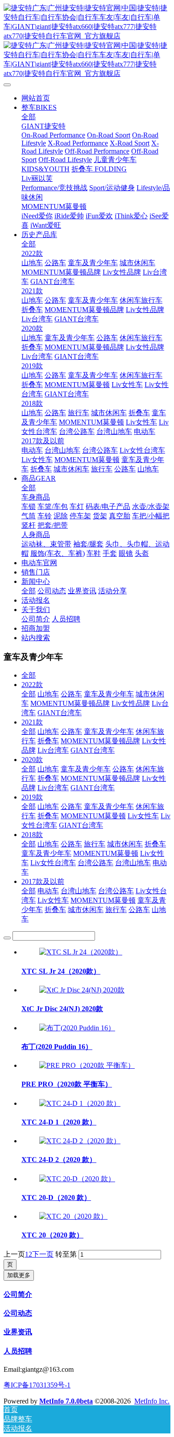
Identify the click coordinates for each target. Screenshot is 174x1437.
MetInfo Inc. (152, 1401)
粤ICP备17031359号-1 (37, 1385)
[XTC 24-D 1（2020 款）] (79, 1103)
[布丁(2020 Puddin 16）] (77, 1028)
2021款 (32, 722)
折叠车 (48, 741)
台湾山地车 (133, 862)
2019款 (32, 797)
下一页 (43, 1254)
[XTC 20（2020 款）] (73, 1216)
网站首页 (35, 98)
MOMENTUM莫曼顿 (93, 816)
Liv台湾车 (53, 750)
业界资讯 (18, 1332)
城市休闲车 (125, 844)
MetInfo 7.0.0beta (66, 1401)
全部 (28, 117)
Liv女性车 (143, 816)
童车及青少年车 (109, 694)
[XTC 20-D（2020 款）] (77, 1179)
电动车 (48, 891)
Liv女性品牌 (131, 703)
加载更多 (18, 1275)
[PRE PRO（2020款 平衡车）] (87, 1065)
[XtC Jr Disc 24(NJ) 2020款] (81, 990)
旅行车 (94, 844)
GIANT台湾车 (59, 712)
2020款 (32, 759)
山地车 (48, 694)
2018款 (32, 834)
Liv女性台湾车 (53, 862)
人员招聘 (18, 1351)
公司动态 (18, 1313)
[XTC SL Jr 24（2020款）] (80, 952)
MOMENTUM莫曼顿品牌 (70, 703)
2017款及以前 (42, 881)
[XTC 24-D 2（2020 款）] (79, 1141)
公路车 (71, 694)
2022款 (32, 684)
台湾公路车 (95, 862)
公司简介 (18, 1294)
